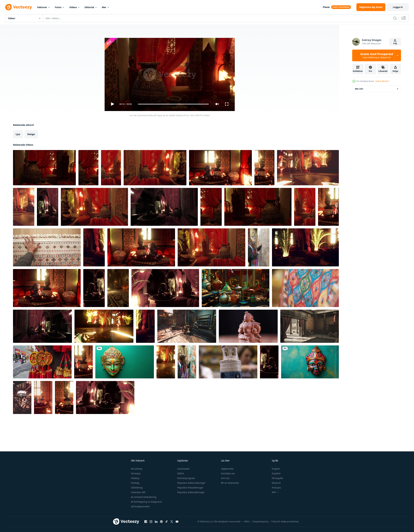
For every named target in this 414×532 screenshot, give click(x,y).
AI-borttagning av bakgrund (146, 501)
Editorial (89, 7)
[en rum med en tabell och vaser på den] (64, 397)
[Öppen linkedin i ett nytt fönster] (156, 521)
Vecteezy (135, 473)
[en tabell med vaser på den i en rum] (220, 167)
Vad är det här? (382, 81)
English (276, 468)
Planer (326, 7)
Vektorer (42, 7)
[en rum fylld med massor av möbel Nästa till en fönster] (43, 397)
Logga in (398, 7)
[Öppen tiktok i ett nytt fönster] (166, 521)
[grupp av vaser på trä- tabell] (235, 288)
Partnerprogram (186, 478)
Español (276, 473)
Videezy (135, 478)
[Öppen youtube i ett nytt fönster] (177, 521)
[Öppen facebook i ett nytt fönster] (145, 521)
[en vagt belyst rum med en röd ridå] (47, 207)
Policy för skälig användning (285, 521)
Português (277, 478)
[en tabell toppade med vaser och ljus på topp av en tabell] (328, 207)
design (31, 134)
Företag (135, 482)
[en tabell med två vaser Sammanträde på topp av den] (47, 288)
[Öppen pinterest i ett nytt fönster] (161, 521)
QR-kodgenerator (140, 506)
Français (276, 487)
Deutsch (276, 482)
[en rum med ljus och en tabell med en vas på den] (94, 288)
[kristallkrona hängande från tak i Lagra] (22, 397)
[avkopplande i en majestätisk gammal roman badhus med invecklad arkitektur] (309, 326)
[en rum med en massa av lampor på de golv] (104, 326)
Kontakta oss (228, 473)
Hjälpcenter (227, 468)
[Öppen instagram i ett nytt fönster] (151, 521)
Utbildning (137, 487)
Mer (104, 7)
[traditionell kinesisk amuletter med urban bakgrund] (42, 361)
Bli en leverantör (230, 482)
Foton (58, 7)
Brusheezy (136, 468)
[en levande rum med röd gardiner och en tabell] (42, 326)
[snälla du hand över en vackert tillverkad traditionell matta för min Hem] (47, 247)
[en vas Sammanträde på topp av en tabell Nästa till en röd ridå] (44, 167)
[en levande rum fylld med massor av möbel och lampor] (94, 247)
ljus (18, 134)
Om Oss (225, 478)
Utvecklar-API (138, 492)
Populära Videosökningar (191, 492)
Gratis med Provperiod (376, 55)
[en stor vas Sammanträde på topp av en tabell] (211, 207)
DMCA (180, 473)
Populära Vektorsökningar (191, 482)
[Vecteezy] (18, 7)
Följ (395, 43)
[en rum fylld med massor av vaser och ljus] (304, 207)
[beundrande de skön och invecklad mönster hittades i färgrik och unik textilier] (258, 247)
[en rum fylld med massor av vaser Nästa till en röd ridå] (111, 167)
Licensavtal (183, 468)
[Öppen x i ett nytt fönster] (171, 521)
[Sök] (395, 18)
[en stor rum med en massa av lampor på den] (308, 167)
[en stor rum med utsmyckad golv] (118, 288)
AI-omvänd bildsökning (143, 497)
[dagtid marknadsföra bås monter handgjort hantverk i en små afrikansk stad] (186, 326)
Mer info (359, 88)
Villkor (247, 521)
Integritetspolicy (261, 521)
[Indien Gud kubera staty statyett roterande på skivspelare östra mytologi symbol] (248, 326)
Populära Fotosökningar (190, 487)
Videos (73, 7)
